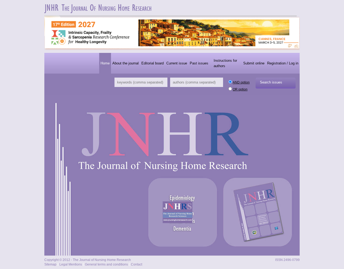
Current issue (176, 63)
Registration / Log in (282, 63)
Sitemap (50, 264)
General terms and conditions (106, 264)
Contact (136, 264)
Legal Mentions (70, 264)
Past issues (199, 63)
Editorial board (152, 63)
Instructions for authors (225, 63)
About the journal (125, 63)
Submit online (253, 63)
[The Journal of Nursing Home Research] (98, 12)
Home (105, 63)
